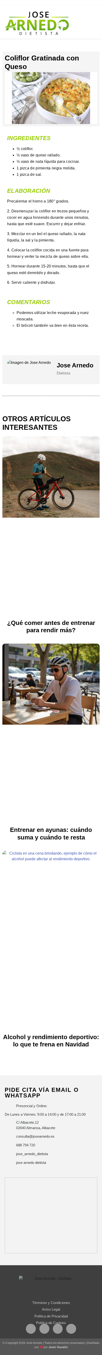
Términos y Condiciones (51, 1303)
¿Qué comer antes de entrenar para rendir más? (51, 626)
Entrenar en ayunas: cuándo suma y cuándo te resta (51, 833)
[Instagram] (44, 1329)
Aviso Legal (51, 1309)
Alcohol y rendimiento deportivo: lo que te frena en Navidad (51, 1040)
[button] (94, 21)
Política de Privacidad (51, 1316)
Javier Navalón (58, 1347)
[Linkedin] (71, 1329)
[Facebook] (31, 1329)
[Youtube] (58, 1329)
